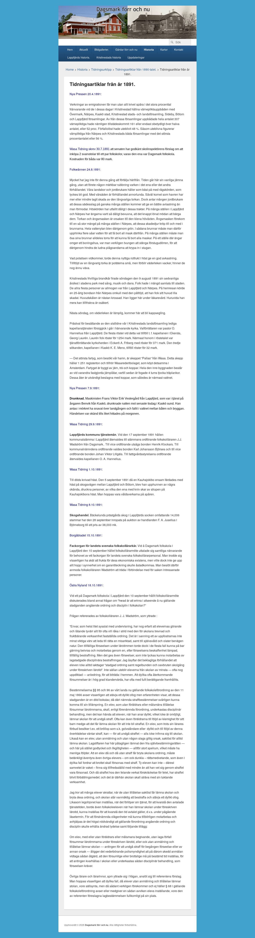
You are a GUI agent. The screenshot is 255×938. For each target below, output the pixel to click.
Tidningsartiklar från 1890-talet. (135, 69)
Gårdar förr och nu (126, 49)
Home (70, 69)
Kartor (164, 49)
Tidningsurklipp (101, 69)
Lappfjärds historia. (78, 57)
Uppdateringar (136, 57)
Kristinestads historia (109, 57)
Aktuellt (83, 49)
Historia (149, 49)
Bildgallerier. (101, 49)
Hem (70, 49)
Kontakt (178, 49)
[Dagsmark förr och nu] (127, 38)
